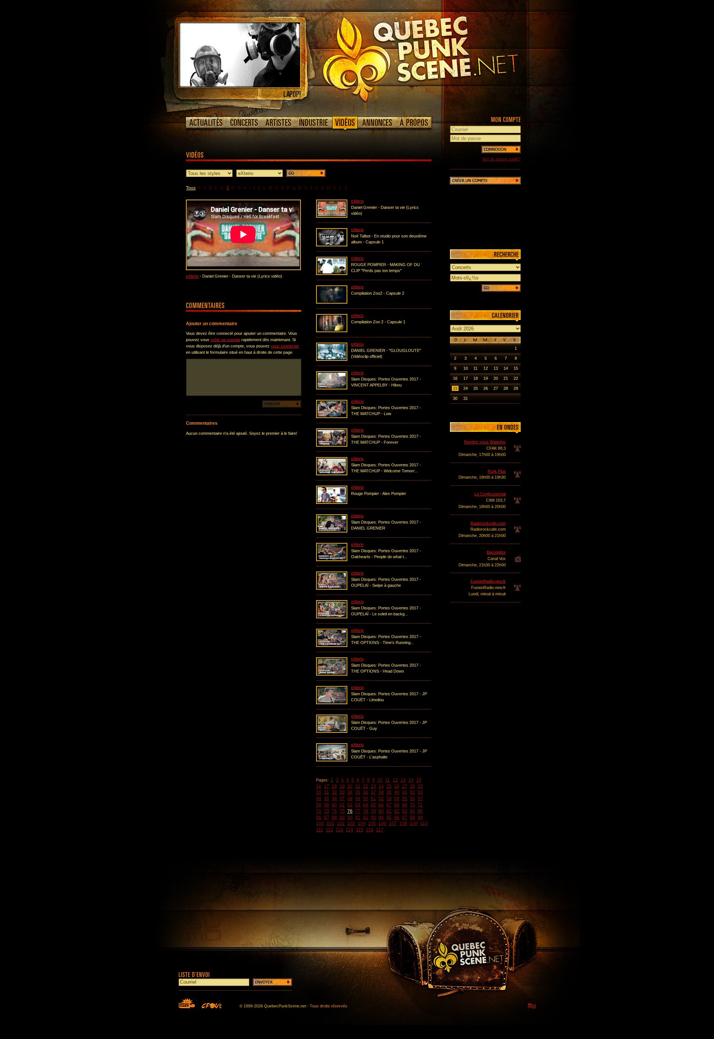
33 (342, 792)
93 (373, 817)
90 (350, 817)
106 (382, 823)
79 (373, 811)
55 (404, 798)
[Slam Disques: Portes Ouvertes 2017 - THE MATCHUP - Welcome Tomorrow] (331, 474)
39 (389, 792)
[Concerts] (243, 122)
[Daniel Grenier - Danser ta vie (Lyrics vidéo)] (331, 216)
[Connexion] (501, 149)
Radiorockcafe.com (488, 523)
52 (381, 798)
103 (351, 823)
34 (350, 792)
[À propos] (413, 122)
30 (318, 792)
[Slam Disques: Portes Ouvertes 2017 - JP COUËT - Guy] (331, 731)
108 (403, 823)
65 (373, 804)
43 (420, 792)
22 (365, 786)
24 (381, 786)
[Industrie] (313, 122)
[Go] (305, 173)
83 (404, 811)
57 (420, 798)
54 (396, 798)
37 (373, 792)
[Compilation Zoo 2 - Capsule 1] (331, 330)
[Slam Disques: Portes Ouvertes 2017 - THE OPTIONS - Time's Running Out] (331, 645)
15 (418, 780)
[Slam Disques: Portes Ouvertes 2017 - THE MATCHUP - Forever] (331, 445)
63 (357, 804)
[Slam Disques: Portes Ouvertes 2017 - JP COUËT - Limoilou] (331, 702)
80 (381, 811)
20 (350, 786)
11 (387, 780)
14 (411, 780)
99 (420, 817)
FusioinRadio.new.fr (488, 581)
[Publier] (281, 404)
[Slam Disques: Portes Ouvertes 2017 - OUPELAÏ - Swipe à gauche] (331, 588)
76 (350, 811)
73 (326, 811)
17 (326, 786)
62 (350, 804)
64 (365, 804)
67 (389, 804)
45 (326, 798)
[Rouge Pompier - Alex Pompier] (331, 502)
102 (341, 823)
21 (357, 786)
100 (320, 823)
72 (318, 811)
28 (412, 786)
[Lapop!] (239, 86)
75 (342, 811)
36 (365, 792)
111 (319, 829)
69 (404, 804)
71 (420, 804)
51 (373, 798)
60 (334, 804)
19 (342, 786)
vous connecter (285, 346)
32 (334, 792)
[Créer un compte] (485, 180)
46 (334, 798)
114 (349, 829)
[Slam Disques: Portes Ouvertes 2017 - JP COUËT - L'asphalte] (331, 760)
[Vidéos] (345, 124)
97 (404, 817)
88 (334, 817)
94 (381, 817)
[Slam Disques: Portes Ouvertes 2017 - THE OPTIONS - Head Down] (331, 674)
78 (365, 811)
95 (389, 817)
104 (362, 823)
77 (357, 811)
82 (396, 811)
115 (359, 829)
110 (424, 823)
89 (342, 817)
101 (330, 823)
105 (372, 823)
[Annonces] (377, 122)
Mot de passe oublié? (501, 159)
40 (396, 792)
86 (318, 817)
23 (373, 786)
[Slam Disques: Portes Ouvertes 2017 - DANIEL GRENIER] (331, 531)
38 (381, 792)
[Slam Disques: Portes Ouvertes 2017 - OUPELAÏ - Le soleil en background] (331, 617)
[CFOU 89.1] (212, 1006)
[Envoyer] (272, 982)
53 (389, 798)
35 (357, 792)
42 (412, 792)
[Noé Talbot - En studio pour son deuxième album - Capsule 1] (331, 245)
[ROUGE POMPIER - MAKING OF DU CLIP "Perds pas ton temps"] (331, 273)
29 (420, 786)
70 (412, 804)
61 (342, 804)
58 (318, 804)
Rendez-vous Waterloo (485, 442)
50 (365, 798)
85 (420, 811)
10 (380, 780)
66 (381, 804)
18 (334, 786)
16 (318, 786)
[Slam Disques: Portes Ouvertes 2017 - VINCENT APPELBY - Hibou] (331, 388)
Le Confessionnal (490, 494)
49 (357, 798)
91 (357, 817)
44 (318, 798)
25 (389, 786)
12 (395, 780)
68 (396, 804)
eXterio (192, 276)
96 (396, 817)
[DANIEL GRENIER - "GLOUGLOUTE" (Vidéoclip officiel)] (331, 359)
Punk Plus (497, 471)
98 (412, 817)
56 (412, 798)
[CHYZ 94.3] (186, 1003)
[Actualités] (206, 122)
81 (389, 811)
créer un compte (225, 339)
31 (326, 792)
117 (379, 829)
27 (404, 786)
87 (326, 817)
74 (334, 811)
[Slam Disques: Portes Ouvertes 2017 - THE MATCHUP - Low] (331, 416)
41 (404, 792)
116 (369, 829)
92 (365, 817)
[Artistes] (278, 122)
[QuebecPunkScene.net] (436, 57)
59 (326, 804)
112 (329, 829)
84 (412, 811)
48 (350, 798)
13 (403, 780)
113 (339, 829)
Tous (191, 188)
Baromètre (496, 552)
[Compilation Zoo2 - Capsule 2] (331, 302)
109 (414, 823)
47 (342, 798)
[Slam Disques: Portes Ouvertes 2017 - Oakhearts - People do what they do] (331, 559)
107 (393, 823)
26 (396, 786)
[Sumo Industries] (532, 1006)
